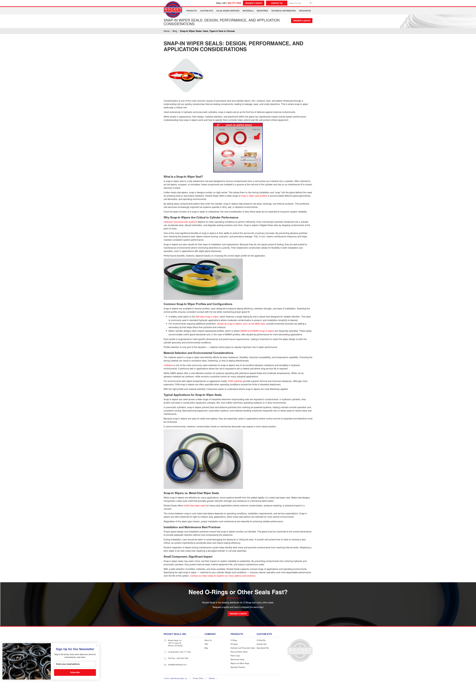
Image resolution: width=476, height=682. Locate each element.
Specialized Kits (263, 648)
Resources (305, 10)
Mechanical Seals (237, 659)
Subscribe (75, 672)
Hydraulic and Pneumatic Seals (243, 648)
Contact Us (276, 3)
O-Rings (234, 640)
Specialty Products (238, 667)
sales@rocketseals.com (177, 664)
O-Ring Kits (261, 640)
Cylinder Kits (261, 644)
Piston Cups (235, 655)
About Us (208, 640)
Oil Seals (234, 644)
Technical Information (283, 10)
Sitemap (212, 678)
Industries (262, 10)
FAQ (206, 644)
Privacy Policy (198, 678)
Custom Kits (206, 10)
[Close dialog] (97, 645)
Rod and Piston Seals (239, 651)
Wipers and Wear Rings (240, 663)
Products (191, 10)
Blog (206, 648)
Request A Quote (253, 3)
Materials (248, 10)
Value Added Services (227, 10)
